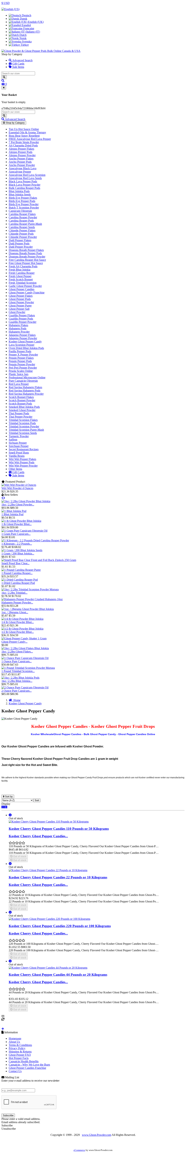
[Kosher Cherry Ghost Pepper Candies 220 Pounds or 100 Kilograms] (49, 918)
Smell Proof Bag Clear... (15, 563)
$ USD (5, 3)
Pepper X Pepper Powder (23, 354)
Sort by (8, 796)
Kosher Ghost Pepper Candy (25, 341)
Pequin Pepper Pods (20, 361)
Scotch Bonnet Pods (20, 403)
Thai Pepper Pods (19, 413)
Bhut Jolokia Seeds (20, 194)
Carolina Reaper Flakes (22, 214)
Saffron (13, 439)
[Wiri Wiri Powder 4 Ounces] (18, 484)
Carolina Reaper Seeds (22, 227)
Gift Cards (18, 63)
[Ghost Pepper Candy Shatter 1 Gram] (23, 638)
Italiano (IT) (32, 31)
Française (28, 28)
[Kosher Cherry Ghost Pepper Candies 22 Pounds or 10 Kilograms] (48, 870)
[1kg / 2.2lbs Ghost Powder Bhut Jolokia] (25, 501)
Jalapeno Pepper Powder (23, 338)
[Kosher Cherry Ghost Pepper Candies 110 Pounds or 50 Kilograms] (49, 821)
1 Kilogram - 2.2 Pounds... (16, 543)
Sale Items (18, 66)
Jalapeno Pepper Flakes (22, 335)
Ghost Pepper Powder (21, 302)
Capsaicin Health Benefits (24, 1061)
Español (26, 25)
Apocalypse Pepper (20, 171)
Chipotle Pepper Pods (21, 233)
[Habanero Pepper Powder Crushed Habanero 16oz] (32, 599)
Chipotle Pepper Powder (23, 236)
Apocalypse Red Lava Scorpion (27, 174)
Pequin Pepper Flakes (21, 357)
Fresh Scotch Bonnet (21, 279)
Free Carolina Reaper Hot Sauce (27, 259)
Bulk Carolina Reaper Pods (24, 187)
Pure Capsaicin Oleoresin (23, 380)
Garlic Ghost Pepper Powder (25, 286)
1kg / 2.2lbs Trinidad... (14, 592)
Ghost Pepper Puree (20, 305)
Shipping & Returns (20, 1051)
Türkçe (24, 44)
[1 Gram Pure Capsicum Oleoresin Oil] (24, 530)
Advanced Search (22, 60)
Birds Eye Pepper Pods (22, 201)
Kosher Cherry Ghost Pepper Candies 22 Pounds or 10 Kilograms (58, 877)
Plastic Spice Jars (18, 374)
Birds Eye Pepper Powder (24, 204)
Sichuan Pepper (18, 442)
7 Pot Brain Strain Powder (24, 142)
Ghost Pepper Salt (19, 308)
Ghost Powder (17, 312)
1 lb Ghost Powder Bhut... (16, 524)
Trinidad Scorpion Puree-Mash (26, 429)
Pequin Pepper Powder (22, 364)
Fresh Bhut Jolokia (19, 269)
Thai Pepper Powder (20, 416)
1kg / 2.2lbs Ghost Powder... (17, 504)
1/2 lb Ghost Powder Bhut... (17, 631)
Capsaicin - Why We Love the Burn (29, 1064)
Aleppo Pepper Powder (22, 155)
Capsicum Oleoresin (20, 210)
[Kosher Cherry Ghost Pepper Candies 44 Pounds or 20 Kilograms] (48, 967)
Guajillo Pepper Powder (22, 321)
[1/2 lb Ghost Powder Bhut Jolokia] (22, 628)
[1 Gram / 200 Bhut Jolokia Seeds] (21, 550)
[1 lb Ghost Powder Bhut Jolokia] (21, 520)
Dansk (23, 18)
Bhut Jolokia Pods (19, 191)
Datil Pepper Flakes (20, 240)
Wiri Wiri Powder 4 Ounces (17, 488)
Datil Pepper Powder (21, 246)
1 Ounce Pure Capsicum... (16, 661)
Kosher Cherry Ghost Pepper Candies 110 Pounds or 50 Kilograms (59, 829)
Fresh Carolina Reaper (22, 272)
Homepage (15, 1038)
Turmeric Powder (19, 436)
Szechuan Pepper (19, 446)
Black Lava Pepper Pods (23, 181)
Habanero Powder (19, 331)
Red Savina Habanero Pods (24, 390)
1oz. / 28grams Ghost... (14, 612)
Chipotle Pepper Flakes (22, 230)
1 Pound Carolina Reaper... (17, 573)
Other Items (15, 468)
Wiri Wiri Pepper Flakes (22, 459)
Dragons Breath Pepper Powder (27, 256)
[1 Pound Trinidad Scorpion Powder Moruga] (28, 667)
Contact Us (15, 1071)
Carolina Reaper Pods (21, 220)
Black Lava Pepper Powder (24, 184)
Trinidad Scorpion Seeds (23, 433)
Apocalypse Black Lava (22, 168)
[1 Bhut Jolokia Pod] (13, 511)
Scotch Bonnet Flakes (21, 397)
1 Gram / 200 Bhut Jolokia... (17, 553)
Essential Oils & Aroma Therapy (27, 132)
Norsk (23, 38)
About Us (14, 1041)
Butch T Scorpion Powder (24, 207)
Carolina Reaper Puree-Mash (25, 223)
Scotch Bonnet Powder (22, 400)
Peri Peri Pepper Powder (23, 367)
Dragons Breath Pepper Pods (25, 253)
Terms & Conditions (20, 1045)
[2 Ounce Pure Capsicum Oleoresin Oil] (24, 687)
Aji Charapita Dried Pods (23, 145)
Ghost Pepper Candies (21, 289)
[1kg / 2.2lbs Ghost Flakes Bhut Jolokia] (25, 648)
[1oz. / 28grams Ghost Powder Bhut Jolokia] (27, 609)
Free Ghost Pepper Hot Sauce (26, 263)
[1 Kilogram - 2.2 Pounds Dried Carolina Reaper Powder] (35, 540)
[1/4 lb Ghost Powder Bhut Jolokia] (22, 618)
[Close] (3, 87)
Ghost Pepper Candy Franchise (27, 292)
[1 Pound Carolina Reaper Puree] (21, 569)
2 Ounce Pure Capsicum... (16, 690)
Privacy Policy (17, 1048)
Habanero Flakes (18, 325)
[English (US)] (10, 9)
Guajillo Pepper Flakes (22, 315)
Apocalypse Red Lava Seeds (25, 178)
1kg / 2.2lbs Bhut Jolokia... (16, 680)
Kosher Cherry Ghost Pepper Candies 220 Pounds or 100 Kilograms (60, 926)
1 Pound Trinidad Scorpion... (18, 671)
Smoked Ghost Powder (22, 410)
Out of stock (19, 856)
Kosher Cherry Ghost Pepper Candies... (38, 836)
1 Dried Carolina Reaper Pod (18, 582)
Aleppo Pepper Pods (20, 152)
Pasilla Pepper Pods (20, 351)
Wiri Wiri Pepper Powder (23, 465)
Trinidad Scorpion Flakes (23, 419)
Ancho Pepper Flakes (21, 158)
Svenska (26, 41)
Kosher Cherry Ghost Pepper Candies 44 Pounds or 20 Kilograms (58, 974)
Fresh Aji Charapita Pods (23, 266)
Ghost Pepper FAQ (20, 1054)
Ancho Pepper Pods (20, 161)
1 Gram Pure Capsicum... (16, 533)
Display (5, 803)
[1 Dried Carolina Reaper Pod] (19, 579)
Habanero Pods (17, 328)
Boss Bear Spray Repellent (24, 135)
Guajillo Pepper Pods (21, 318)
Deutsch (26, 15)
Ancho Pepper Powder (22, 165)
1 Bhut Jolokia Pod (12, 514)
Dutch (23, 34)
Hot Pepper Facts (19, 1058)
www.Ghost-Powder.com (96, 1134)
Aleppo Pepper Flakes (21, 148)
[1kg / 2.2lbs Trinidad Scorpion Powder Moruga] (30, 589)
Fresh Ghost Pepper (20, 276)
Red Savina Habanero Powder (26, 393)
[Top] (2, 1029)
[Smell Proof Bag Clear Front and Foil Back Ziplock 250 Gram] (38, 560)
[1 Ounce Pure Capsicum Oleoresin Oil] (24, 658)
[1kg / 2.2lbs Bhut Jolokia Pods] (20, 677)
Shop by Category (15, 122)
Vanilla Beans (17, 455)
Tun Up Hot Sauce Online (24, 129)
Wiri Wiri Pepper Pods (21, 462)
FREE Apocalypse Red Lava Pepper (30, 138)
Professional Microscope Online (27, 377)
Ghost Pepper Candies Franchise (27, 1067)
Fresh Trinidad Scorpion (23, 282)
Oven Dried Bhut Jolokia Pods (26, 348)
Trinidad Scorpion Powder (24, 426)
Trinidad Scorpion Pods (22, 423)
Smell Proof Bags (19, 452)
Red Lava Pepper (19, 384)
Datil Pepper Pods (19, 243)
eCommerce (79, 1150)
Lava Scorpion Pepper (21, 344)
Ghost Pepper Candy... (14, 641)
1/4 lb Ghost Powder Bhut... (17, 622)
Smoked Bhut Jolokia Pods (24, 406)
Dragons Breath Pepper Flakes (26, 250)
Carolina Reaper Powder (23, 217)
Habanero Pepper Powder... (17, 602)
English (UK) (35, 21)
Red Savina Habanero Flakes (25, 387)
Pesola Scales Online (21, 370)
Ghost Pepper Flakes (21, 295)
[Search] (4, 77)
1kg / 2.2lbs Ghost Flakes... (17, 651)
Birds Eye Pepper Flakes (23, 197)
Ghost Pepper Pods (20, 299)
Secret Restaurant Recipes (24, 449)
